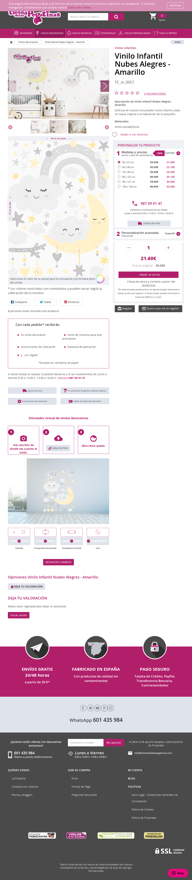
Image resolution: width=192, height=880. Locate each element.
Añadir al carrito (148, 274)
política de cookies (79, 7)
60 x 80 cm (128, 167)
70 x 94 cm (128, 172)
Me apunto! (113, 742)
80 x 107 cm (128, 177)
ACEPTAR (175, 5)
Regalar (127, 308)
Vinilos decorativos (28, 42)
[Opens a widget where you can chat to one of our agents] (178, 873)
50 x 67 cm (128, 162)
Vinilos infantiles (125, 48)
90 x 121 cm (128, 181)
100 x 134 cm (129, 186)
